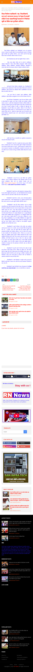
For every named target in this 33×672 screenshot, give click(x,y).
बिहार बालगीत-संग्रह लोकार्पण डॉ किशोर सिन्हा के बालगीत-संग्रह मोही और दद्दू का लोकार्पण (19, 577)
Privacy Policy (5, 657)
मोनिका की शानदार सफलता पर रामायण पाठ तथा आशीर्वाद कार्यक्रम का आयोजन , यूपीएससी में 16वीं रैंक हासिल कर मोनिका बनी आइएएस (19, 530)
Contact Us (4, 659)
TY (15, 669)
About (15, 664)
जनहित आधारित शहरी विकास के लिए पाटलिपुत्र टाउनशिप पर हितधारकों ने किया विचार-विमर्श (20, 305)
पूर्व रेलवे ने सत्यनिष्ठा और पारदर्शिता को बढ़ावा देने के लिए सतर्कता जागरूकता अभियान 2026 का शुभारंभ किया (19, 507)
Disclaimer (19, 655)
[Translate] (25, 431)
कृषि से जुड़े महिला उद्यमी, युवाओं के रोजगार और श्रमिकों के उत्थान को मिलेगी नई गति (20, 312)
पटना (6, 8)
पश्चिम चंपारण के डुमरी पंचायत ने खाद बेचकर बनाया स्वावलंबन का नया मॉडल (20, 298)
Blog (25, 669)
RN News (5, 24)
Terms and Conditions (22, 657)
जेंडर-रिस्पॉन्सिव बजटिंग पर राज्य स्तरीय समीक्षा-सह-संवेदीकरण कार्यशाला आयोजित (19, 492)
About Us (4, 655)
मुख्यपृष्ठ (3, 8)
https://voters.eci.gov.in (10, 183)
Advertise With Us (21, 659)
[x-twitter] (23, 443)
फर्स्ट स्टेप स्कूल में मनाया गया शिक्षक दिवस (16, 536)
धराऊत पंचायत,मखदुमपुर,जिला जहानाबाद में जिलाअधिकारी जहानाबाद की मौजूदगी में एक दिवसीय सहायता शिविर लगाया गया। (20, 571)
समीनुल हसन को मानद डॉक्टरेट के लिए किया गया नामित (19, 562)
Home (11, 664)
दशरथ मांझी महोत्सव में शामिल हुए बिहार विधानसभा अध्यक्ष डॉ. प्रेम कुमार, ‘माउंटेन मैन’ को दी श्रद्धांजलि (19, 499)
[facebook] (9, 443)
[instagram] (9, 446)
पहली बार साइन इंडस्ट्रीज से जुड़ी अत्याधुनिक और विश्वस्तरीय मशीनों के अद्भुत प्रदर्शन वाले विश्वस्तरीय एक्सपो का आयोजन (20, 522)
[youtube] (23, 446)
